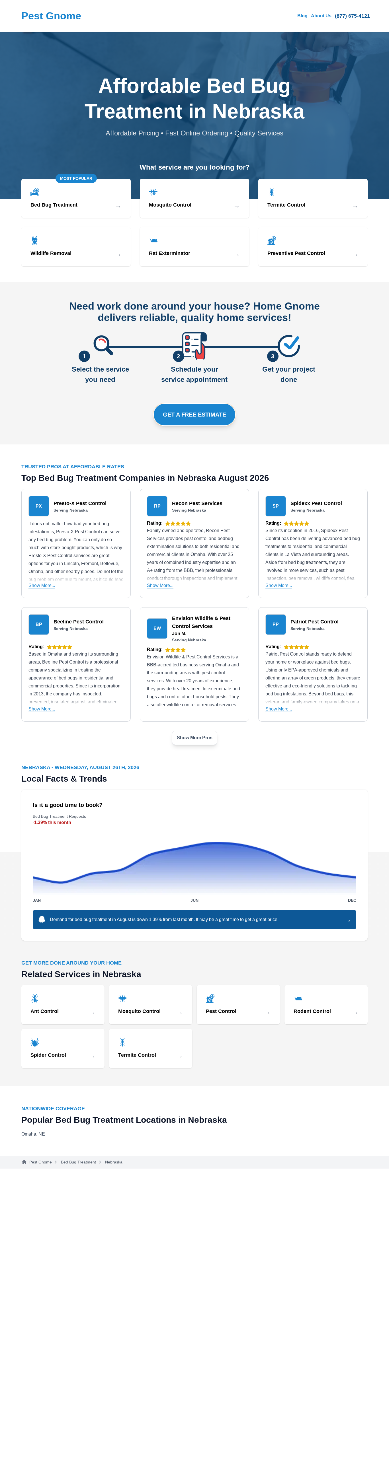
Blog (302, 15)
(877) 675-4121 (352, 16)
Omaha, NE (33, 1134)
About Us (321, 15)
